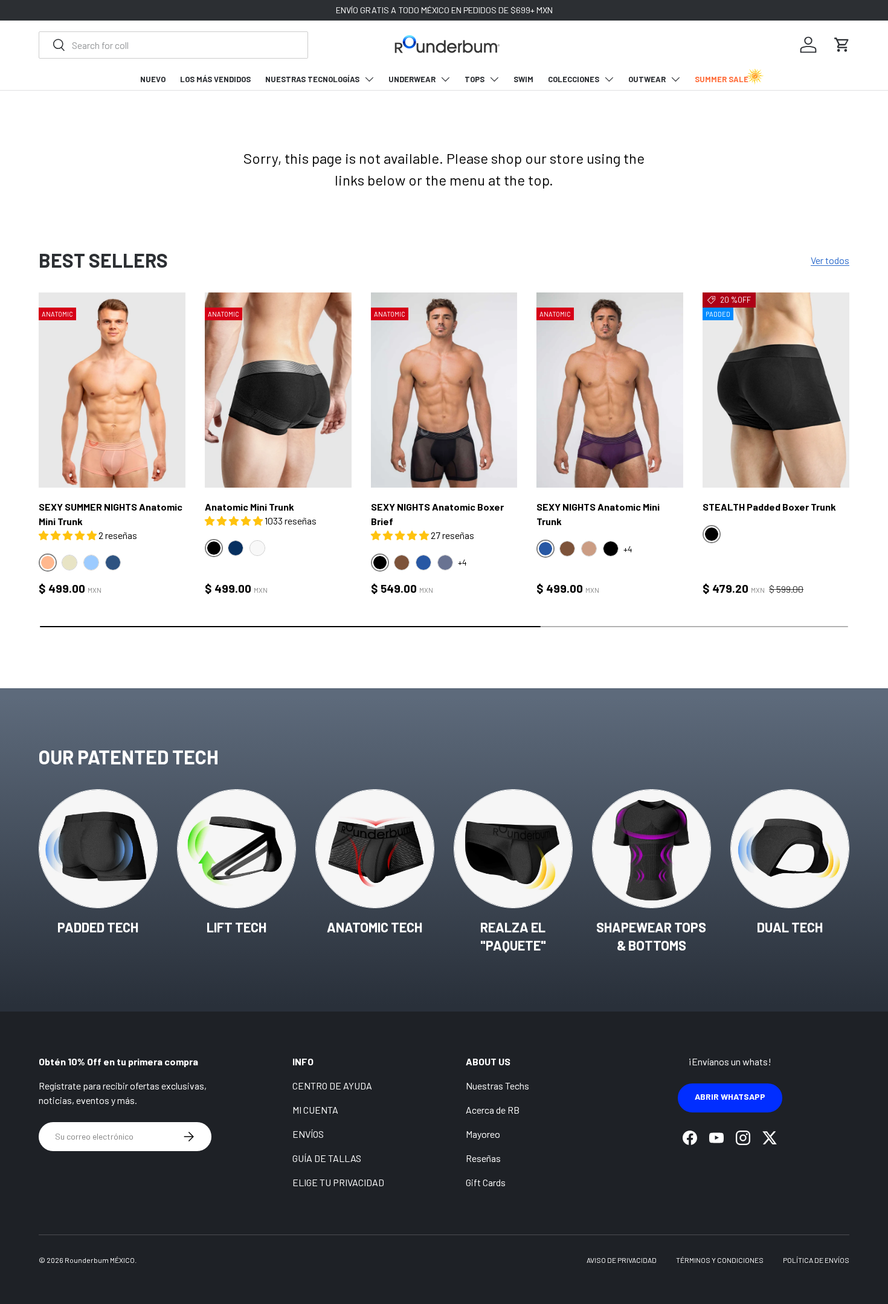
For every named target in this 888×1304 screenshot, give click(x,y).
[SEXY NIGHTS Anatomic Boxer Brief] (444, 390)
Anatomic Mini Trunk (249, 506)
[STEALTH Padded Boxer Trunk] (776, 390)
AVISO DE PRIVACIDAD (622, 1260)
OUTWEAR (647, 79)
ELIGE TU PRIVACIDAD (338, 1182)
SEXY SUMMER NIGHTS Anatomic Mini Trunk (110, 514)
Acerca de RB (493, 1109)
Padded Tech (97, 927)
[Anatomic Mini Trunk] (278, 390)
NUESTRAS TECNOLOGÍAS (312, 79)
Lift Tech (236, 927)
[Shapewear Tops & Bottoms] (651, 849)
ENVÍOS (308, 1134)
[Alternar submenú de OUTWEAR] (675, 79)
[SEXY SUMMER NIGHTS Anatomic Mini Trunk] (112, 390)
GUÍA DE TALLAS (326, 1158)
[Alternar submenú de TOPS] (494, 79)
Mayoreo (483, 1134)
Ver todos (830, 260)
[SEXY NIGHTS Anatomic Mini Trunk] (609, 390)
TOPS (474, 79)
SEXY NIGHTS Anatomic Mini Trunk (598, 514)
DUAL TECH (790, 927)
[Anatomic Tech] (375, 849)
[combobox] (173, 45)
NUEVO (153, 79)
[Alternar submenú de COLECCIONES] (609, 79)
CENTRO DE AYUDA (332, 1085)
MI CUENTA (315, 1109)
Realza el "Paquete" (513, 936)
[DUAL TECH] (790, 849)
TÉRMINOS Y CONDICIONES (720, 1260)
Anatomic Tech (374, 927)
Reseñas (483, 1158)
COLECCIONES (573, 79)
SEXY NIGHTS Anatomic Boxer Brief (437, 514)
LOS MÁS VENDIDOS (215, 79)
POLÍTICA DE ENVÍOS (816, 1260)
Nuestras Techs (497, 1085)
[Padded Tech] (98, 849)
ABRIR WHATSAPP (730, 1096)
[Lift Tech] (236, 849)
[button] (842, 44)
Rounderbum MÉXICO (100, 1260)
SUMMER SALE (721, 79)
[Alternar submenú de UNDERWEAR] (445, 79)
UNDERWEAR (412, 79)
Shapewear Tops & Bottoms (651, 936)
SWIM (523, 79)
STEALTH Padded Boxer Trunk (769, 506)
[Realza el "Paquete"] (513, 849)
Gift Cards (486, 1182)
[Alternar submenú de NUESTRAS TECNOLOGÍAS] (369, 79)
